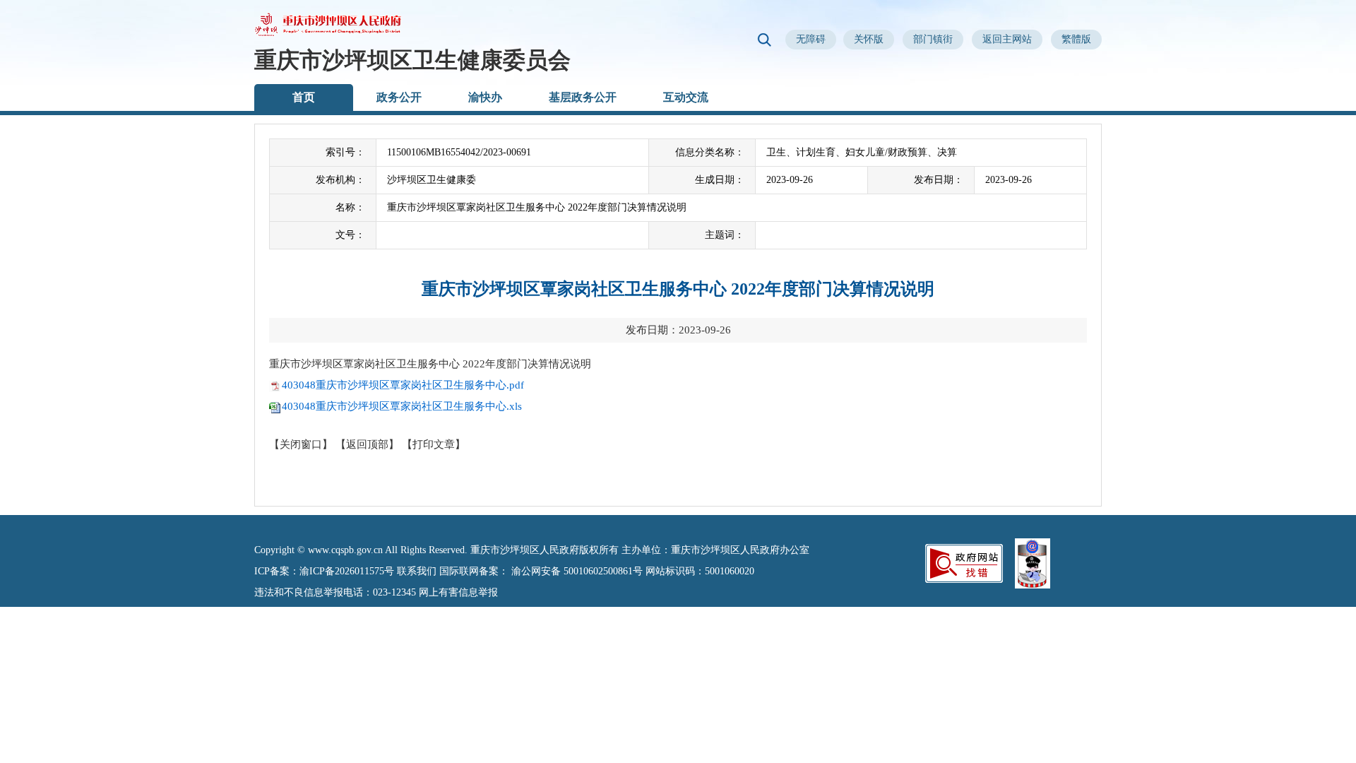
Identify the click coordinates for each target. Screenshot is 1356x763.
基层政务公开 (583, 97)
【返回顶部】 (367, 444)
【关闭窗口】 (301, 444)
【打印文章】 (433, 444)
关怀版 (869, 39)
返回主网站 (1007, 39)
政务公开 (399, 97)
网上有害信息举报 (458, 592)
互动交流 (685, 97)
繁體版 (1076, 39)
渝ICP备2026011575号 (346, 571)
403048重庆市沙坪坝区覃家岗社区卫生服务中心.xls (402, 406)
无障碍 (811, 39)
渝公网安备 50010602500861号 (577, 571)
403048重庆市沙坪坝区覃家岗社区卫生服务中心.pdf (403, 385)
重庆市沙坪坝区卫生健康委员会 (412, 60)
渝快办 (485, 97)
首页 (303, 97)
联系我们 (416, 571)
